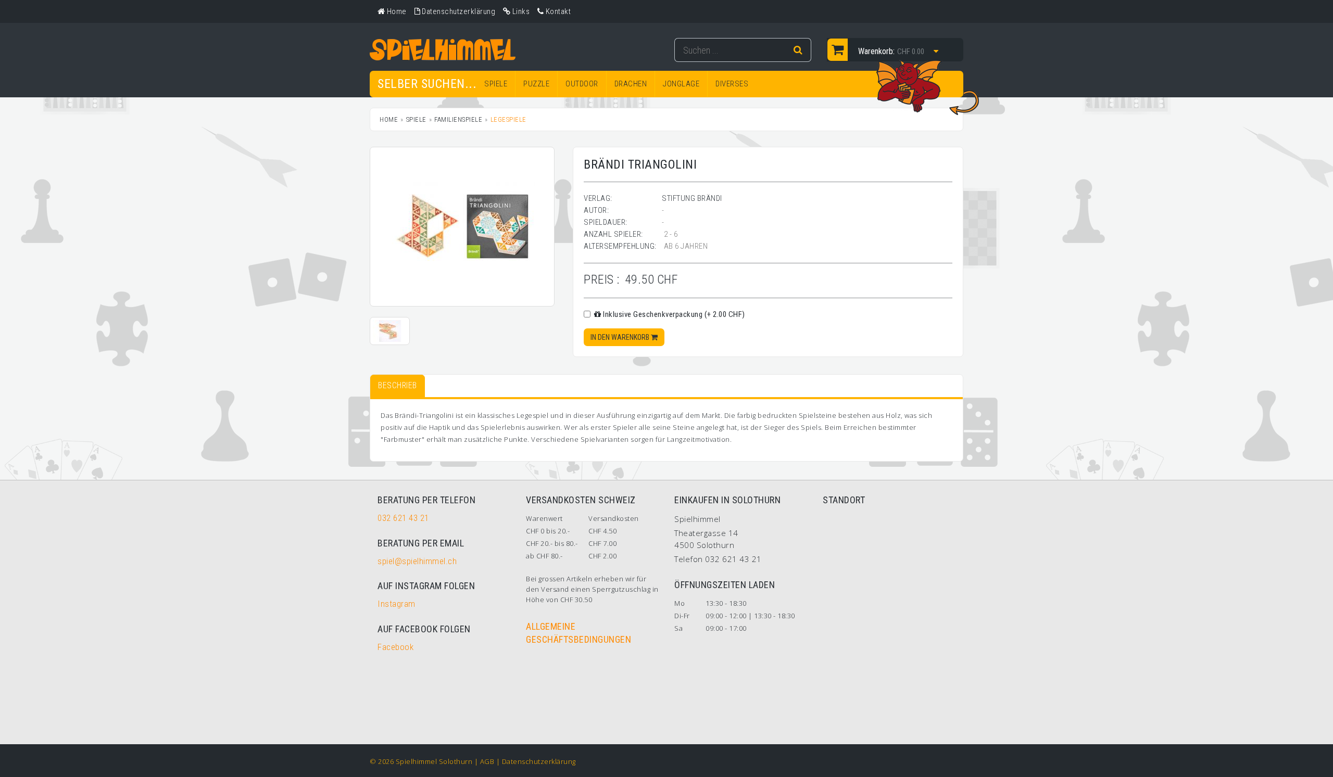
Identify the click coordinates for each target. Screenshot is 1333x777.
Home (389, 119)
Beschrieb (397, 385)
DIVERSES (731, 83)
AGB (487, 761)
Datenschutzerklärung (539, 761)
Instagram (397, 603)
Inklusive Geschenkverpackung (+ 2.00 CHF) (673, 314)
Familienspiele (458, 119)
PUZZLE (536, 83)
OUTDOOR (581, 83)
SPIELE (495, 83)
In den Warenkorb (620, 337)
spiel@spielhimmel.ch (417, 561)
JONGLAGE (681, 83)
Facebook (395, 647)
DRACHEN (630, 83)
